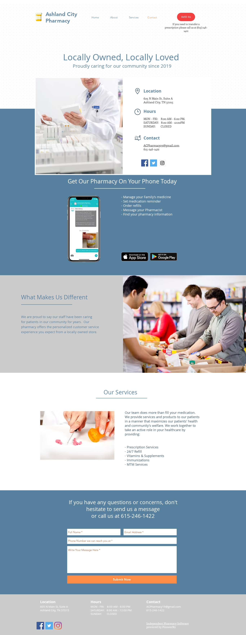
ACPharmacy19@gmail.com (163, 606)
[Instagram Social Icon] (162, 162)
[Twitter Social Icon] (153, 162)
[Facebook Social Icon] (144, 162)
